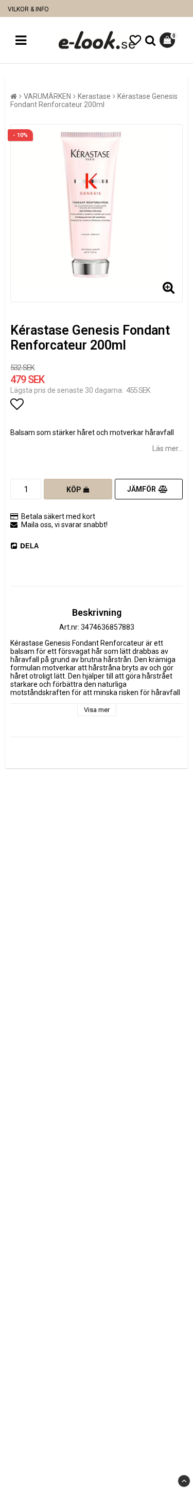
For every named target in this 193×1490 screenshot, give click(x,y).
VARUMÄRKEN (47, 96)
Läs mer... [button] (167, 448)
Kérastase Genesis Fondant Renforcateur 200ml (94, 100)
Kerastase (94, 96)
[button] (135, 40)
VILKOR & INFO (28, 9)
